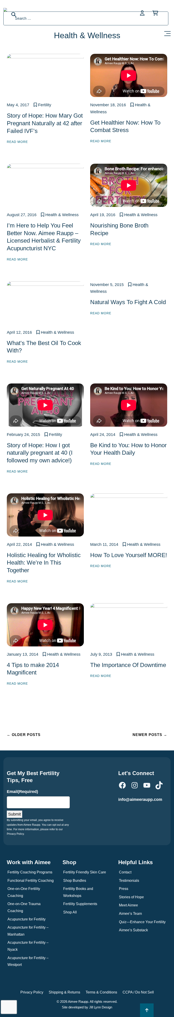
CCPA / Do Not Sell (138, 992)
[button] (168, 32)
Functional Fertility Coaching (30, 880)
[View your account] (143, 13)
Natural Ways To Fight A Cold (128, 302)
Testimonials (129, 880)
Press (123, 889)
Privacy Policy (31, 992)
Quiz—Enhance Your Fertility (142, 922)
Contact (125, 872)
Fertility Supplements (80, 904)
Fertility (44, 105)
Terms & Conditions (101, 992)
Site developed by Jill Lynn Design (87, 1007)
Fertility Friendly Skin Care (84, 872)
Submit (14, 814)
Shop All (70, 912)
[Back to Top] (147, 1010)
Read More (17, 142)
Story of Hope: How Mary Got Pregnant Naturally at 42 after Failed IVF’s (45, 123)
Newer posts (150, 735)
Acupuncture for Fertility (26, 919)
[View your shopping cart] (155, 13)
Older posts (24, 735)
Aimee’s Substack (133, 930)
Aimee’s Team (130, 913)
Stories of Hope (131, 897)
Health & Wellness (62, 215)
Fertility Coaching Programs (29, 872)
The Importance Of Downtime (128, 665)
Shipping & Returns (64, 992)
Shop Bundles (74, 880)
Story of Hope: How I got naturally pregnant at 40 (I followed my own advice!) (39, 453)
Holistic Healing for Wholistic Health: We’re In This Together (44, 563)
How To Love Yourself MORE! (128, 555)
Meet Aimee (128, 905)
